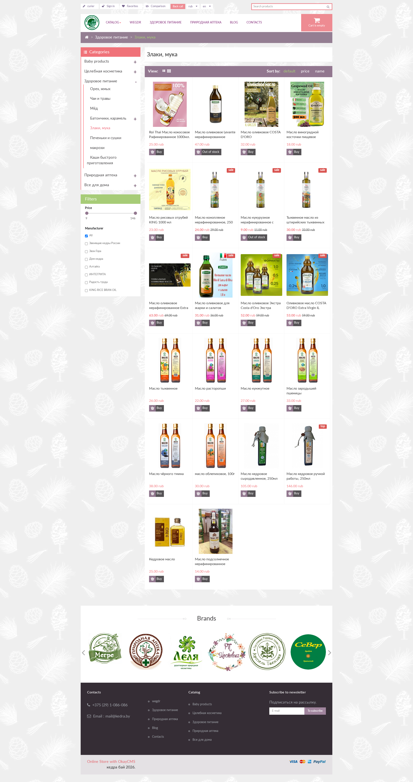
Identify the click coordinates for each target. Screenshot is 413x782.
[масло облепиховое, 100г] (232, 444)
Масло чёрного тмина (166, 474)
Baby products (96, 61)
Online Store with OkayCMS (111, 762)
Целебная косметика (103, 71)
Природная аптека (100, 175)
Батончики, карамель (108, 118)
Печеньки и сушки (105, 138)
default (289, 71)
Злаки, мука (100, 128)
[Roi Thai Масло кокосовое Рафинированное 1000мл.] (187, 103)
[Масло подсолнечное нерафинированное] (232, 530)
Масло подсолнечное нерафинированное (212, 562)
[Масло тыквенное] (187, 359)
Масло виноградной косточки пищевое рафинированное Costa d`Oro (305, 135)
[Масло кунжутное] (278, 359)
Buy (159, 152)
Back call (178, 6)
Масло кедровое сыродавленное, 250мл (259, 476)
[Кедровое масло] (187, 530)
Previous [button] (83, 652)
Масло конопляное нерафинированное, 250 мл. (214, 220)
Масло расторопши (210, 388)
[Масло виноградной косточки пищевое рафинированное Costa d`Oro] (324, 103)
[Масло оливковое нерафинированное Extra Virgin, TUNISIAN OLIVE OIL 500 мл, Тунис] (187, 273)
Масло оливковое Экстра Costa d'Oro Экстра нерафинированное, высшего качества (261, 305)
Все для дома (96, 185)
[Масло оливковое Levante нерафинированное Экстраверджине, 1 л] (232, 103)
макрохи (97, 148)
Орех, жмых (100, 89)
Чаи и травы (100, 98)
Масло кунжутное (255, 388)
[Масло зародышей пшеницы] (324, 359)
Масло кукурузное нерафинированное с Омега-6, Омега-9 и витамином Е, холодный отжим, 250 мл (260, 220)
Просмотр (165, 112)
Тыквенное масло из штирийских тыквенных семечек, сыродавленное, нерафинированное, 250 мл (307, 220)
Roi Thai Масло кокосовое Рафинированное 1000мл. (169, 135)
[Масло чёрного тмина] (187, 444)
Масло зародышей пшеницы (301, 391)
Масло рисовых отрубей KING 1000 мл (168, 220)
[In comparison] (187, 152)
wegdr (156, 701)
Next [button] (329, 652)
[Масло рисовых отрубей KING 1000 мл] (187, 188)
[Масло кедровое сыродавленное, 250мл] (278, 444)
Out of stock (210, 152)
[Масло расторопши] (232, 359)
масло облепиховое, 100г (215, 474)
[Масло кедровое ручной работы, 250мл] (324, 444)
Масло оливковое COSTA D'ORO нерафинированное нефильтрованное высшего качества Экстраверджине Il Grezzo (261, 135)
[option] (105, 648)
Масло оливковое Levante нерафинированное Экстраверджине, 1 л (215, 135)
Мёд (94, 108)
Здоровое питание (100, 81)
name (320, 71)
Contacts (158, 736)
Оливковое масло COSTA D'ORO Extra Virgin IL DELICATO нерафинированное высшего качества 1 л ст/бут (306, 305)
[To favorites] (179, 152)
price (306, 71)
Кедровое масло (162, 559)
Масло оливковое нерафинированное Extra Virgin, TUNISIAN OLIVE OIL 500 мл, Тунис (168, 305)
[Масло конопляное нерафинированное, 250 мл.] (232, 188)
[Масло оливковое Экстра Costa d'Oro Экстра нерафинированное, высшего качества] (278, 273)
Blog (155, 728)
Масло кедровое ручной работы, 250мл (306, 476)
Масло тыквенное (163, 388)
